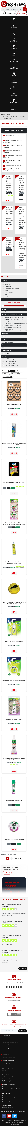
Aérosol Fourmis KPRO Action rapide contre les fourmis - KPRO (14, 444)
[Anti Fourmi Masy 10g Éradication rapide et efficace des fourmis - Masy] (14, 589)
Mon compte (11, 13)
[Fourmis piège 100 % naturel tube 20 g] (14, 628)
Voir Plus (14, 109)
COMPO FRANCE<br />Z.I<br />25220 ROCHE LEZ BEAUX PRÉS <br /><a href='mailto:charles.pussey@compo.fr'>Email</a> (15, 328)
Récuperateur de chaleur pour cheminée (12, 1073)
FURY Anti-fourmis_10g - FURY (14, 404)
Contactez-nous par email (8, 1057)
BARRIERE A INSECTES (12, 289)
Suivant (17, 858)
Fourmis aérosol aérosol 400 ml (14, 800)
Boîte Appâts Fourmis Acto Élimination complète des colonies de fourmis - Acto (22, 216)
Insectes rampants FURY (11, 363)
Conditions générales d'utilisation (10, 1044)
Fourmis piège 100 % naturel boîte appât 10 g (14, 681)
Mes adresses (5, 1099)
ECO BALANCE (9, 293)
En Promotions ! (9, 342)
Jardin (8, 114)
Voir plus (22, 968)
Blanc (6, 312)
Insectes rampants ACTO (11, 361)
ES (5, 336)
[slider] (3, 306)
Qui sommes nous (6, 1038)
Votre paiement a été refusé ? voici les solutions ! (14, 1088)
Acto (6, 283)
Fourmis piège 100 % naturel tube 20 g (14, 641)
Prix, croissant (15, 373)
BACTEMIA (8, 287)
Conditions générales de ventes (10, 1042)
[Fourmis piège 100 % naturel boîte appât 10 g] (14, 667)
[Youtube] (9, 1116)
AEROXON (8, 285)
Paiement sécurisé (7, 1086)
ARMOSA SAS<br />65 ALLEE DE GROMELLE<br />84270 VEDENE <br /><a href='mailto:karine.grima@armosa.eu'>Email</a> (15, 320)
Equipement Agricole (7, 1080)
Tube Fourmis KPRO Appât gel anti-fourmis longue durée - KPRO (22, 184)
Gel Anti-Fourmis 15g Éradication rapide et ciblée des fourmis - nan (9, 183)
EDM (6, 295)
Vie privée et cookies (7, 1107)
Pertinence (12, 370)
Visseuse (4, 1067)
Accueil (3, 114)
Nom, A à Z (19, 370)
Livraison (4, 1040)
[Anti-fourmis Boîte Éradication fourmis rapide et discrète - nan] (14, 826)
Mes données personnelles (9, 1097)
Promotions (14, 102)
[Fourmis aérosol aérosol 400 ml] (14, 787)
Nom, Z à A (6, 373)
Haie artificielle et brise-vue (9, 1074)
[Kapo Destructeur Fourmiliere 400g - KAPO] (14, 469)
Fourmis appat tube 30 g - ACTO (13, 165)
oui (5, 347)
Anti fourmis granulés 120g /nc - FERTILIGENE (9, 242)
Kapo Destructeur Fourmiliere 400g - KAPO (14, 482)
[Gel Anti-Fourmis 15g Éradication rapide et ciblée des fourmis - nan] (14, 745)
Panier (24, 12)
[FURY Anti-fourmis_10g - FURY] (14, 391)
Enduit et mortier (6, 1079)
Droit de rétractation (7, 1046)
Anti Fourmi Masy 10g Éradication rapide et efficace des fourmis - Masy (14, 603)
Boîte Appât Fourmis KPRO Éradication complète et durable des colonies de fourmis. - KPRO (22, 248)
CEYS (6, 291)
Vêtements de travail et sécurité (10, 1069)
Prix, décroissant (7, 376)
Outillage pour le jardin (8, 1077)
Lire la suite (7, 872)
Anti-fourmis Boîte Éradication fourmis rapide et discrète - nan (14, 840)
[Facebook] (4, 1116)
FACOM (4, 1071)
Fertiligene (7, 297)
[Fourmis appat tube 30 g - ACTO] (14, 706)
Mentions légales (6, 1048)
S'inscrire (23, 1030)
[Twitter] (14, 1116)
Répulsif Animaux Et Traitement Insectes (13, 116)
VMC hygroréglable (7, 1063)
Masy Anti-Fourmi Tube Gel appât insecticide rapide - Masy (14, 562)
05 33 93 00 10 (14, 987)
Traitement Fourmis (7, 118)
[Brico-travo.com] (13, 4)
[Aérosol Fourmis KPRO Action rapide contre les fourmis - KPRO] (14, 430)
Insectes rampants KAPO (11, 365)
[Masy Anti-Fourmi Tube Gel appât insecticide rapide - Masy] (14, 548)
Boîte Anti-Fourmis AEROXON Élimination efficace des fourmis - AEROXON (9, 214)
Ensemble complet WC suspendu (10, 1065)
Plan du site (5, 1050)
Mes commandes (6, 1101)
